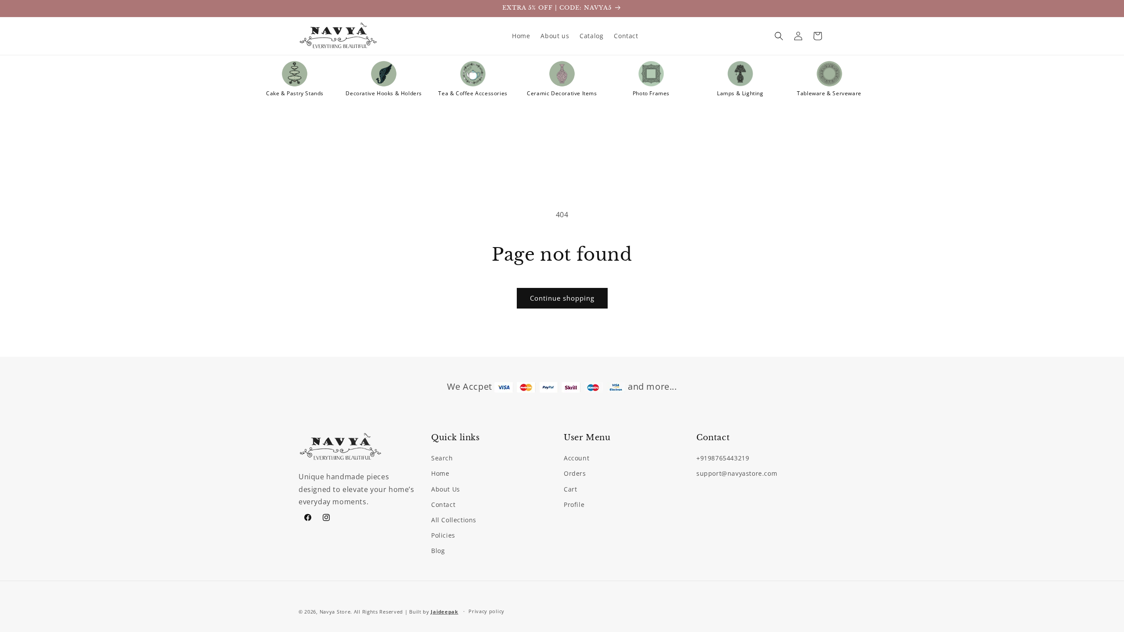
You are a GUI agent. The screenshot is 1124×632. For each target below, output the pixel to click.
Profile (574, 504)
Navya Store (335, 611)
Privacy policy (486, 611)
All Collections (453, 520)
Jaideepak (444, 611)
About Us (445, 489)
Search (442, 458)
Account (576, 458)
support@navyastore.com (736, 473)
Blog (438, 550)
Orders (575, 473)
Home (440, 473)
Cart (570, 489)
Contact (443, 504)
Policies (443, 535)
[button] (779, 36)
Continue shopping (562, 298)
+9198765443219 (722, 458)
